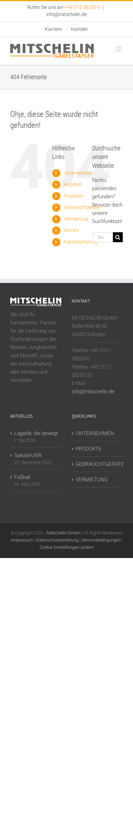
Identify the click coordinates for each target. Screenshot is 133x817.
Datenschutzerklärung (57, 540)
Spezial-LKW (28, 455)
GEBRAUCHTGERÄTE (97, 464)
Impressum (22, 540)
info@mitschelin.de (66, 14)
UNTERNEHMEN (95, 433)
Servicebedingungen (101, 540)
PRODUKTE (89, 449)
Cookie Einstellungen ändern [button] (67, 547)
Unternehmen (78, 173)
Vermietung (76, 219)
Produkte (73, 196)
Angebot (73, 184)
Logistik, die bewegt (36, 433)
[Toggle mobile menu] (119, 49)
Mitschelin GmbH (64, 532)
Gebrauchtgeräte (82, 207)
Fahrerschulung (80, 242)
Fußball (22, 477)
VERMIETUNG (92, 479)
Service (71, 230)
